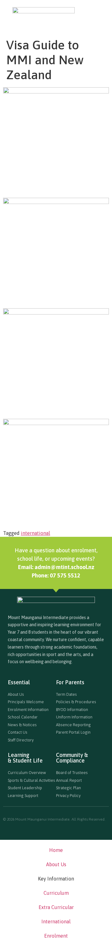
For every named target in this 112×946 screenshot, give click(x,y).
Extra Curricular (56, 907)
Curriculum (56, 893)
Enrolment (56, 936)
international (35, 533)
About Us (56, 864)
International (56, 921)
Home (56, 850)
